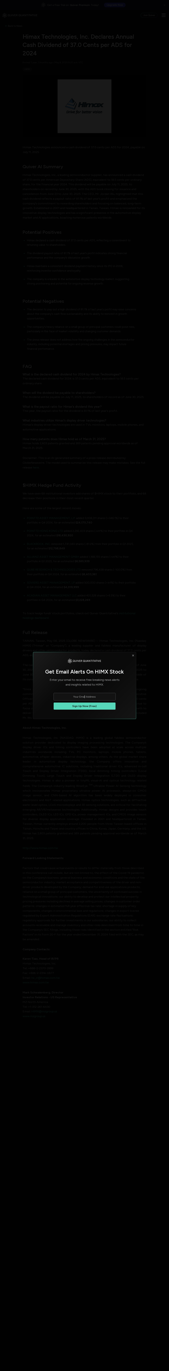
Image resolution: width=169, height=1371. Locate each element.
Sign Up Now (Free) (84, 706)
